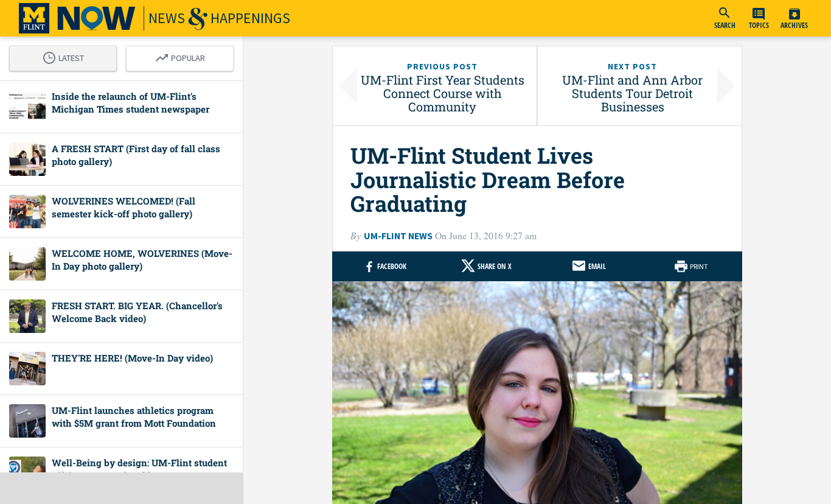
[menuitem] (724, 18)
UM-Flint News (398, 236)
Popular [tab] (183, 56)
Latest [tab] (66, 56)
